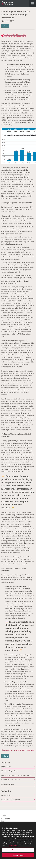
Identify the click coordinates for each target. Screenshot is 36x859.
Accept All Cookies (18, 855)
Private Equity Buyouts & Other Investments (16, 775)
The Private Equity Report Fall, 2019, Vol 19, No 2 (17, 750)
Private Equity (6, 766)
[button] (32, 3)
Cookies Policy (13, 846)
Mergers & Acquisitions (9, 771)
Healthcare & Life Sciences (10, 780)
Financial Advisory (7, 784)
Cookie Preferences (18, 850)
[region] (18, 840)
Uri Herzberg (5, 820)
